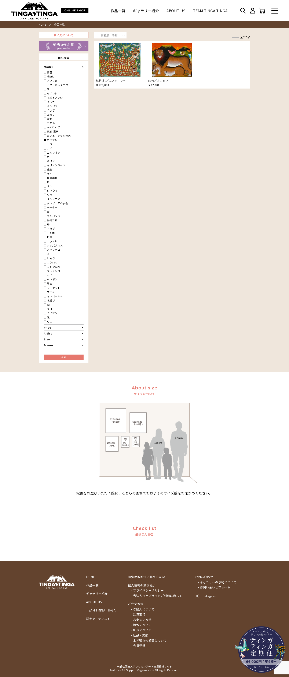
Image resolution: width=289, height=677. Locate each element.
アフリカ (52, 80)
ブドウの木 (53, 266)
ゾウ (49, 195)
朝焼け (51, 76)
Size (47, 339)
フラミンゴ (53, 271)
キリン (51, 161)
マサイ (51, 292)
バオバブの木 (55, 245)
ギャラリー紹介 (146, 10)
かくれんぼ (53, 127)
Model (48, 67)
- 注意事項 (138, 615)
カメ (49, 148)
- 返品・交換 (140, 635)
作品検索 (63, 58)
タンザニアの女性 (57, 203)
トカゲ (51, 228)
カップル (52, 140)
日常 (49, 237)
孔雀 (49, 169)
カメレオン (53, 152)
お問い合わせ (204, 577)
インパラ (52, 106)
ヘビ (49, 275)
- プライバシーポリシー (147, 590)
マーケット (53, 287)
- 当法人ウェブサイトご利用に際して (156, 596)
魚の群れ (52, 178)
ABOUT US (176, 10)
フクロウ (52, 262)
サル (49, 186)
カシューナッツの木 (59, 135)
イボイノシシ (55, 97)
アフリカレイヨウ (57, 85)
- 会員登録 (138, 646)
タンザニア (53, 199)
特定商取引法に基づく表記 (146, 577)
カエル (51, 123)
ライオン (52, 313)
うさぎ (51, 110)
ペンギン (52, 279)
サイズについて (64, 35)
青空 (49, 72)
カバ (49, 144)
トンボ (51, 233)
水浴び (51, 300)
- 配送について (141, 630)
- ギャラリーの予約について (217, 582)
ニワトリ (52, 241)
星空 (49, 283)
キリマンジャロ (56, 165)
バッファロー (55, 249)
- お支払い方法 (141, 620)
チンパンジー (55, 216)
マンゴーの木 (55, 296)
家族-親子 (53, 131)
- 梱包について (141, 625)
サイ (49, 173)
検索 (63, 357)
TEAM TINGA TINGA (210, 10)
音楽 (49, 118)
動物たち (52, 220)
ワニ (49, 321)
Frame (48, 345)
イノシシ (52, 93)
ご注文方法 (135, 604)
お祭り (51, 114)
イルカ (51, 102)
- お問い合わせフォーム (214, 587)
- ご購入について (143, 609)
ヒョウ (51, 258)
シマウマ (52, 190)
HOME (42, 24)
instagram (209, 596)
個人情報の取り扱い (142, 585)
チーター (52, 207)
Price (47, 327)
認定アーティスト (98, 619)
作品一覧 (118, 10)
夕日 (49, 309)
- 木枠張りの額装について (149, 641)
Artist (48, 333)
